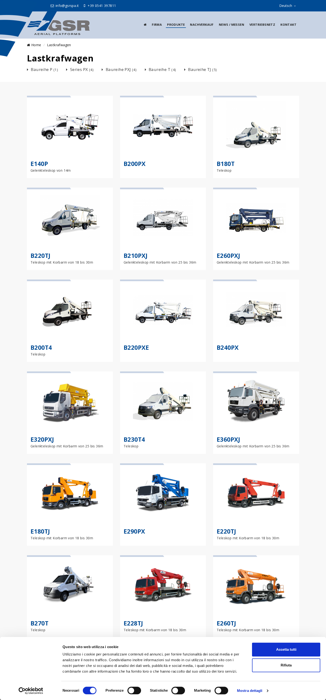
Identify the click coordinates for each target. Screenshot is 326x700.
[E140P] (70, 126)
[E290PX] (163, 493)
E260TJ (226, 623)
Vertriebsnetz (262, 24)
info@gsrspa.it (67, 5)
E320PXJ (42, 439)
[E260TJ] (256, 585)
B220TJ (40, 255)
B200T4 (41, 347)
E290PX (134, 531)
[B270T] (70, 585)
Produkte (176, 24)
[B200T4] (70, 310)
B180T (226, 164)
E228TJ (133, 623)
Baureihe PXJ (121, 69)
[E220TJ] (256, 493)
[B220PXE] (163, 310)
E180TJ (40, 531)
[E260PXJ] (256, 218)
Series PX (82, 69)
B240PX (228, 347)
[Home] (145, 24)
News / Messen (231, 24)
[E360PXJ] (256, 401)
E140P (39, 164)
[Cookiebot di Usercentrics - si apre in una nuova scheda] (31, 690)
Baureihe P (44, 69)
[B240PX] (256, 310)
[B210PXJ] (163, 218)
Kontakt (288, 24)
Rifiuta (286, 665)
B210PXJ (136, 255)
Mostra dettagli (250, 691)
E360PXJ (228, 439)
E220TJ (226, 531)
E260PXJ (228, 255)
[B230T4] (163, 401)
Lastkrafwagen (59, 45)
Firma (157, 24)
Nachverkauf (201, 24)
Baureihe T (162, 69)
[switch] (134, 690)
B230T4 (134, 439)
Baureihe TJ (202, 69)
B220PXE (136, 347)
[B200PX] (163, 126)
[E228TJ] (163, 585)
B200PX (135, 164)
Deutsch (285, 5)
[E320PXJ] (70, 401)
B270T (39, 623)
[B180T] (256, 126)
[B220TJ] (70, 218)
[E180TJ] (70, 493)
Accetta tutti (286, 649)
